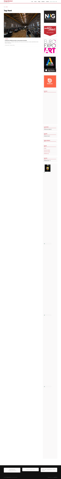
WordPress (55, 477)
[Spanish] (55, 1)
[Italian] (50, 1)
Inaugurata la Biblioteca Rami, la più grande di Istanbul (16, 40)
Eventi (35, 1)
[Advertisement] (47, 108)
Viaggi (39, 1)
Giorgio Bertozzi (8, 477)
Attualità (43, 1)
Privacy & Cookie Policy (30, 469)
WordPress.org (46, 153)
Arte (32, 1)
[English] (52, 1)
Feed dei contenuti (47, 150)
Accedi (45, 148)
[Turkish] (53, 1)
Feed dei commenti (47, 151)
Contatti (47, 1)
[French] (56, 1)
